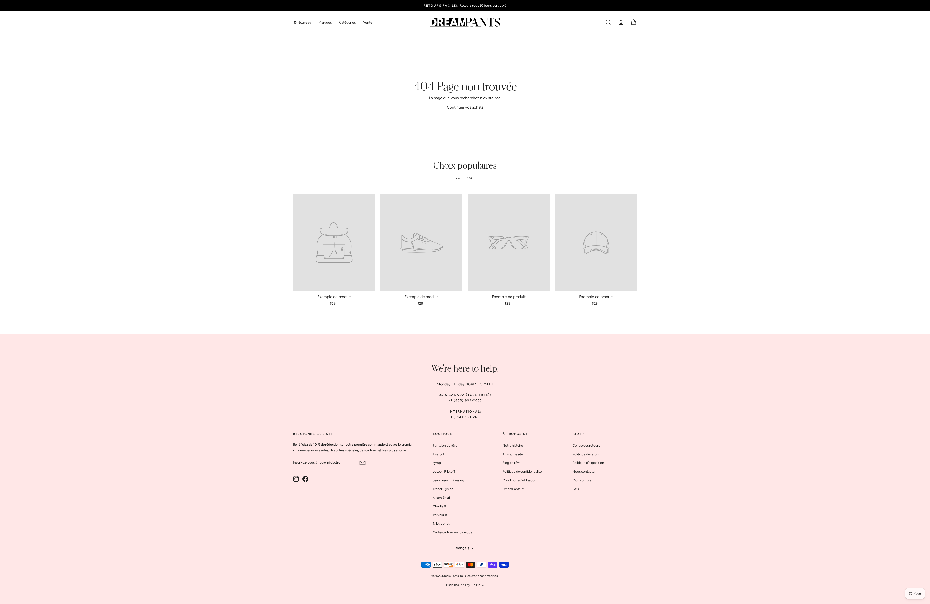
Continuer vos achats (465, 107)
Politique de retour (586, 454)
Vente (367, 22)
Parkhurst (440, 515)
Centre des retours (586, 445)
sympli (437, 463)
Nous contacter (584, 471)
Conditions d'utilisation (519, 480)
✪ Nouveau (302, 22)
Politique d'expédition (588, 463)
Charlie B (439, 506)
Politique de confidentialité (522, 471)
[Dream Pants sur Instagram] (296, 478)
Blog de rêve (511, 463)
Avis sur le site (513, 454)
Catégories (347, 22)
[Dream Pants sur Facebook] (305, 478)
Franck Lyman (443, 489)
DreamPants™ (513, 489)
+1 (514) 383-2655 (465, 417)
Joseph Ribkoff (444, 471)
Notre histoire (513, 445)
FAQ (576, 489)
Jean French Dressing (448, 480)
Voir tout (465, 178)
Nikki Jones (441, 523)
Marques (325, 22)
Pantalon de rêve (445, 445)
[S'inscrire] (362, 462)
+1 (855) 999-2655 (465, 400)
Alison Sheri (441, 497)
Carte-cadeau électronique (452, 532)
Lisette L (439, 454)
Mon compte (582, 480)
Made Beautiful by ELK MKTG (465, 585)
